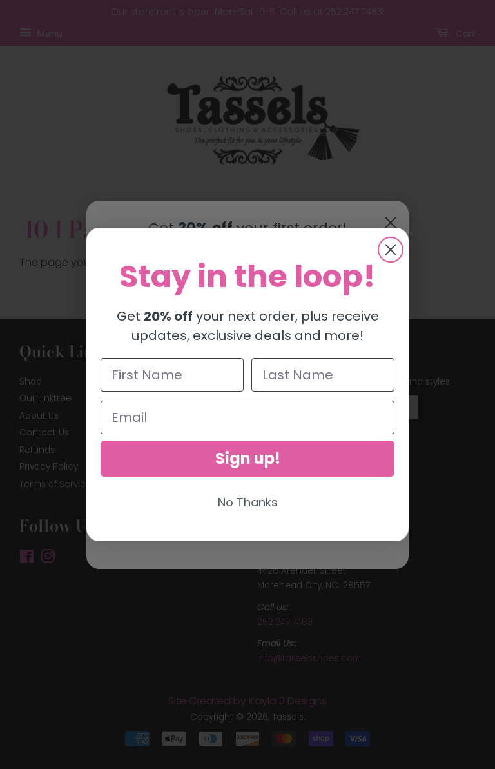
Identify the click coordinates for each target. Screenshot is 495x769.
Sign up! (247, 458)
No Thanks (248, 502)
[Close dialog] (390, 249)
